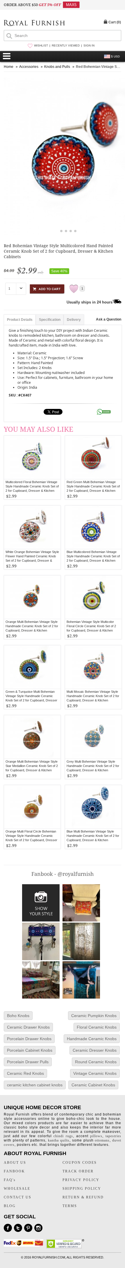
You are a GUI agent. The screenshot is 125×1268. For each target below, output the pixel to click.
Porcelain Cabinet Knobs (29, 1050)
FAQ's (10, 1180)
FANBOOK (14, 1171)
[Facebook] (8, 1228)
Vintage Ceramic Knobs (95, 1073)
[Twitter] (18, 1228)
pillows (96, 1136)
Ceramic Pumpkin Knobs (94, 1015)
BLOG (10, 1206)
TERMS (70, 1206)
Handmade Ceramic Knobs (92, 1038)
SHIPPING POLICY (82, 1189)
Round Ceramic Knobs (96, 1062)
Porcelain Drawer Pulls (28, 1062)
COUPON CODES (80, 1163)
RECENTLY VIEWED (66, 45)
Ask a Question (108, 319)
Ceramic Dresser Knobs (95, 1050)
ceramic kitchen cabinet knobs (35, 1085)
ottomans (102, 1140)
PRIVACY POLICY (81, 1180)
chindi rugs (63, 1136)
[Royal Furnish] (34, 23)
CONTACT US (17, 1197)
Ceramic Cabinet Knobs (93, 1085)
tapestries (113, 1136)
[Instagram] (38, 1228)
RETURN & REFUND (83, 1197)
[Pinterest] (28, 1228)
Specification (49, 320)
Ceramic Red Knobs (25, 1073)
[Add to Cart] (47, 288)
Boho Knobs (18, 1015)
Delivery (74, 320)
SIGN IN (88, 45)
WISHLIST (41, 45)
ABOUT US (15, 1163)
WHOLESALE (17, 1189)
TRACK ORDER (78, 1171)
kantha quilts (58, 1140)
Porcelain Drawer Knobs (29, 1038)
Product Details (20, 320)
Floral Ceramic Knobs (97, 1027)
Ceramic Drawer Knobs (28, 1027)
